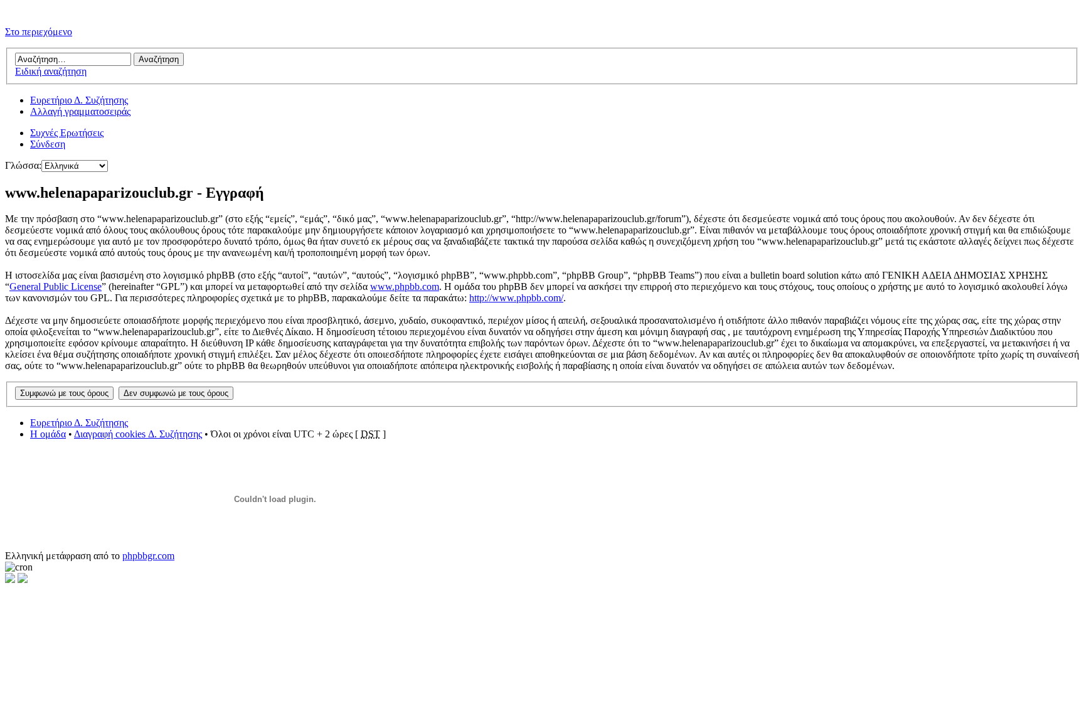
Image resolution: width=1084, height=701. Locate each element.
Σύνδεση (47, 144)
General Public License (55, 286)
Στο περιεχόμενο (38, 31)
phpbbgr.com (148, 555)
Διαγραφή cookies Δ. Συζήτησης (138, 434)
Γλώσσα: (23, 165)
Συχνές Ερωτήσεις (67, 132)
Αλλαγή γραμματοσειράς (80, 111)
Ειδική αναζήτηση (51, 71)
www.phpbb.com (404, 286)
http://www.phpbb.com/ (516, 297)
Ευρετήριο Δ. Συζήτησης (79, 100)
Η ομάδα (48, 434)
